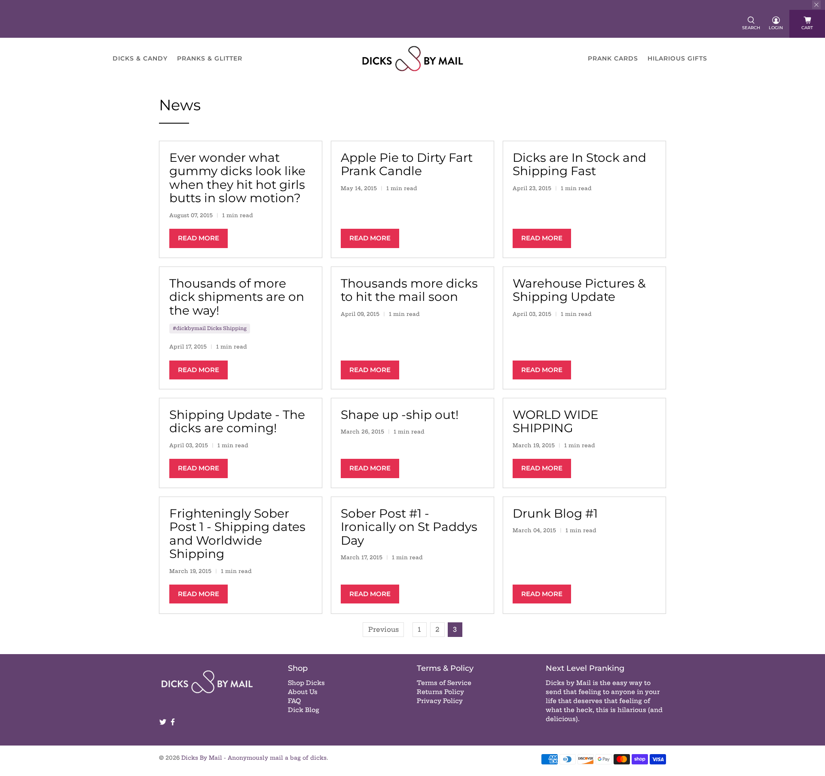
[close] (816, 4)
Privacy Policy (440, 701)
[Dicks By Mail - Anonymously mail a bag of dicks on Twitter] (163, 724)
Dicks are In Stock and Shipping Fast (579, 164)
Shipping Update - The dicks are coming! (237, 421)
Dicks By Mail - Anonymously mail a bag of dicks (254, 758)
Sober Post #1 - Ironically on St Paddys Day (409, 527)
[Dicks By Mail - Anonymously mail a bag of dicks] (412, 58)
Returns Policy (440, 692)
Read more (198, 238)
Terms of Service (444, 683)
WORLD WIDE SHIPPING (556, 421)
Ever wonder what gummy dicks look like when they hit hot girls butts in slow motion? (237, 178)
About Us (303, 692)
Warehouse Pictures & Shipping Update (579, 290)
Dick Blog (303, 710)
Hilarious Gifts (677, 58)
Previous (383, 629)
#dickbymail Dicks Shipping (210, 328)
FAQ (294, 701)
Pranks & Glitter (209, 58)
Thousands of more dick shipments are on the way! (236, 297)
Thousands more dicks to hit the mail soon (409, 290)
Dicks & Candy (140, 58)
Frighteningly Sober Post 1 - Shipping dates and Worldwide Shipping (237, 533)
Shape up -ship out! (399, 414)
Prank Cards (613, 58)
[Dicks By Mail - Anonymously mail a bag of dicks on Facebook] (173, 724)
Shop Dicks (306, 683)
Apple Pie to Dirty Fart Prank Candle (407, 164)
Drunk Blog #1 (555, 513)
